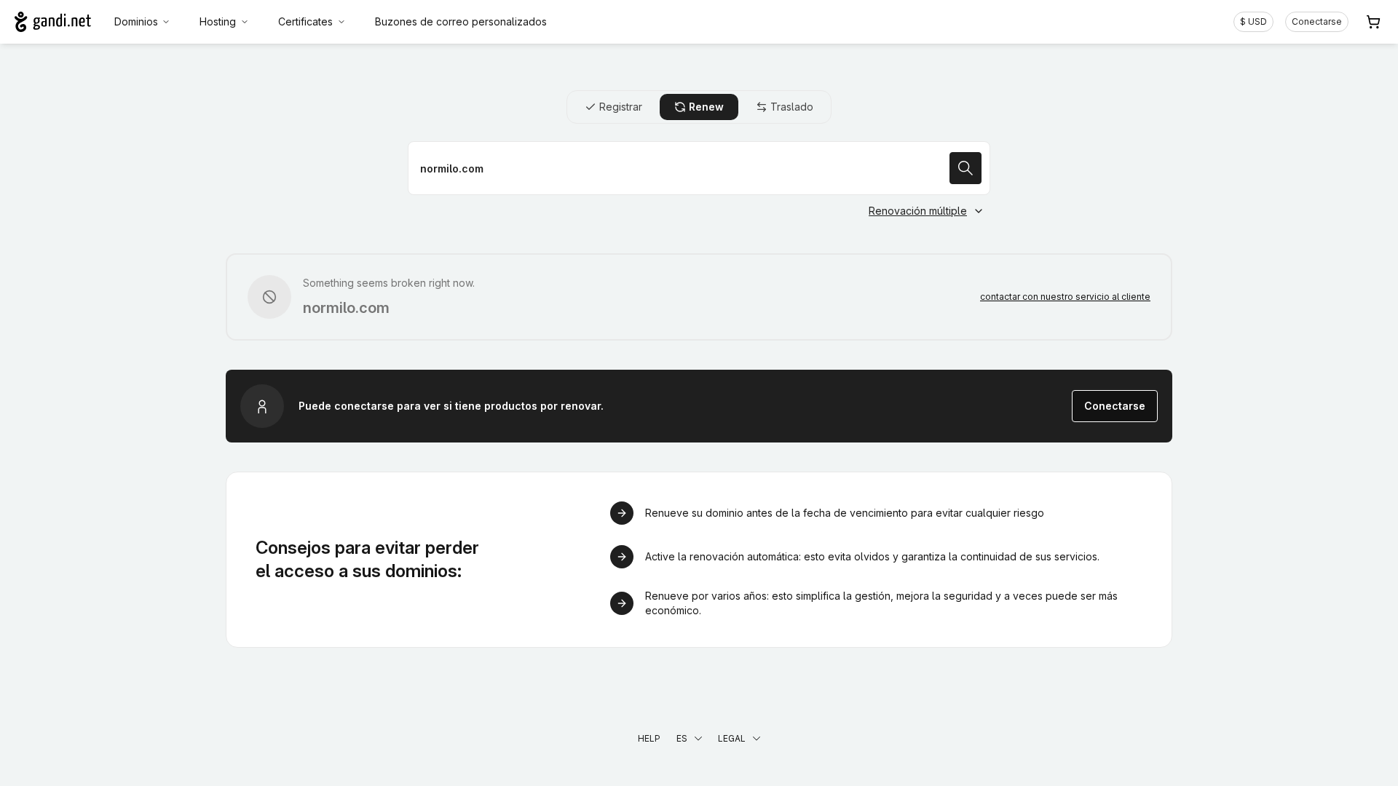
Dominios (136, 21)
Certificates (305, 21)
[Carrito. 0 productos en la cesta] (1373, 22)
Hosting (218, 21)
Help (649, 738)
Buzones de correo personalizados (461, 21)
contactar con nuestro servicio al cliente (1065, 296)
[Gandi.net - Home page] (53, 22)
